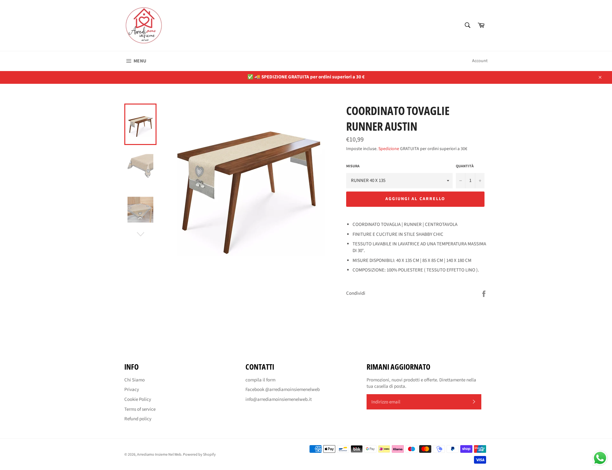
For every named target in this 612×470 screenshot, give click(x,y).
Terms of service (140, 409)
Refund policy (137, 419)
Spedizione (388, 149)
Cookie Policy (137, 399)
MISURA (353, 166)
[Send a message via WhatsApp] (600, 458)
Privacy (131, 389)
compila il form (260, 380)
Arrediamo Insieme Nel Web (159, 454)
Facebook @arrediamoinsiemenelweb (282, 389)
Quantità (465, 166)
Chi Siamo (134, 380)
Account (480, 61)
